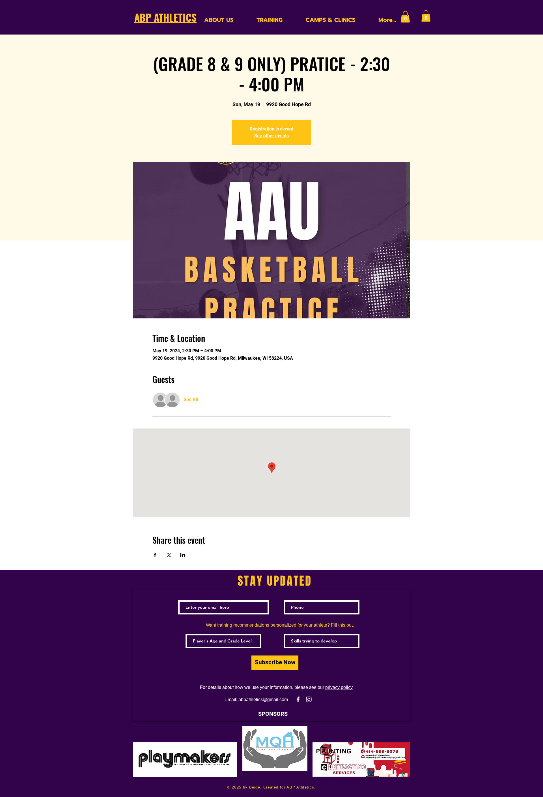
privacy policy (339, 687)
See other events (271, 135)
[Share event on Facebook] (155, 555)
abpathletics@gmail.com (263, 699)
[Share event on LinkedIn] (183, 555)
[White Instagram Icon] (309, 699)
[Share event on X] (169, 555)
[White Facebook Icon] (298, 699)
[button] (405, 17)
